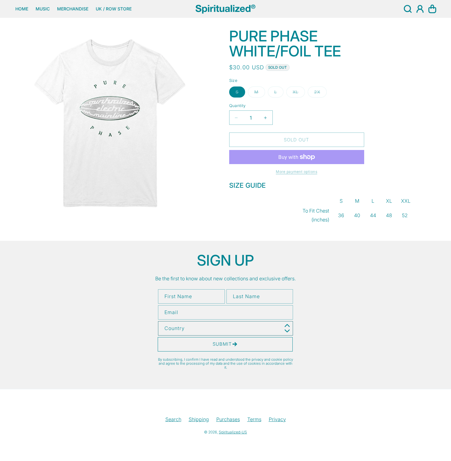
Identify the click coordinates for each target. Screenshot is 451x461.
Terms (254, 419)
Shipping (199, 419)
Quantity (237, 105)
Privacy (277, 419)
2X (320, 93)
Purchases (228, 419)
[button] (407, 8)
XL (299, 93)
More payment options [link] (296, 171)
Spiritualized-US (233, 432)
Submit (222, 344)
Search (173, 419)
